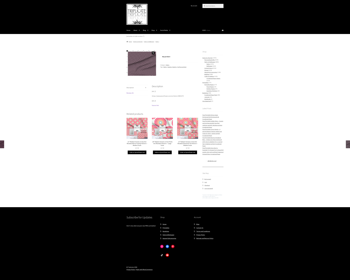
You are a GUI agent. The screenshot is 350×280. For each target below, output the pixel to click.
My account (194, 6)
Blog (144, 30)
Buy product (166, 57)
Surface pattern (181, 67)
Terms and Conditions (203, 231)
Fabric (157, 41)
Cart (205, 182)
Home (128, 30)
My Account (207, 179)
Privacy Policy (200, 235)
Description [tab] (130, 88)
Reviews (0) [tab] (130, 93)
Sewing (169, 67)
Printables (166, 228)
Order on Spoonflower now (137, 152)
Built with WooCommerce (144, 269)
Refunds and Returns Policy (204, 238)
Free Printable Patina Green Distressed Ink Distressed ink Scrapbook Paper (210, 117)
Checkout (207, 185)
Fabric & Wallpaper (149, 41)
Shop (153, 30)
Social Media (164, 30)
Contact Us (199, 228)
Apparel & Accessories (169, 238)
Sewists (174, 67)
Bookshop (166, 231)
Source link (155, 105)
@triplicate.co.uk (212, 161)
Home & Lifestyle (138, 41)
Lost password (208, 188)
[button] (153, 52)
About (135, 30)
